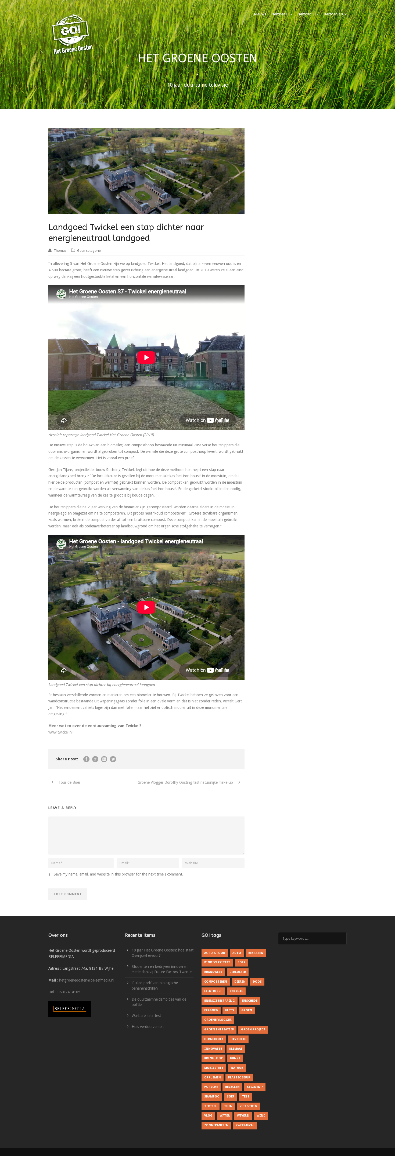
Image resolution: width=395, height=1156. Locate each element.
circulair (237, 972)
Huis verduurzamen (148, 1026)
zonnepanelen (216, 1125)
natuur (237, 1068)
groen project (253, 1029)
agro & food (214, 953)
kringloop (213, 1058)
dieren (240, 981)
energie (236, 991)
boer (241, 962)
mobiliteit (214, 1068)
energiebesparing (219, 1000)
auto (236, 953)
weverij (243, 1115)
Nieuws (260, 14)
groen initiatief (219, 1029)
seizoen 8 (280, 14)
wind (261, 1115)
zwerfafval (245, 1125)
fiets (229, 1010)
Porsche (211, 1087)
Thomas (60, 251)
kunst (235, 1058)
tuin (228, 1106)
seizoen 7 (255, 1087)
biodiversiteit (217, 962)
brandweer (213, 972)
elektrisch (213, 991)
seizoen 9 (306, 14)
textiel (210, 1106)
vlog (208, 1115)
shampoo (212, 1096)
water (225, 1115)
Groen (246, 1010)
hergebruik (213, 1039)
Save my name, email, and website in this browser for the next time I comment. (118, 874)
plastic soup (239, 1077)
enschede (249, 1000)
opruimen (212, 1077)
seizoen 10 (333, 14)
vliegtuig (248, 1106)
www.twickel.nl (60, 732)
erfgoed (211, 1010)
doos (257, 981)
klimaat (236, 1049)
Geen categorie (89, 251)
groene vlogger (218, 1020)
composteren (215, 981)
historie (238, 1039)
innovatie (213, 1049)
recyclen (232, 1087)
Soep (231, 1096)
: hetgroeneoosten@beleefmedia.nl (85, 980)
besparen (255, 953)
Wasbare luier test (146, 1015)
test (246, 1096)
